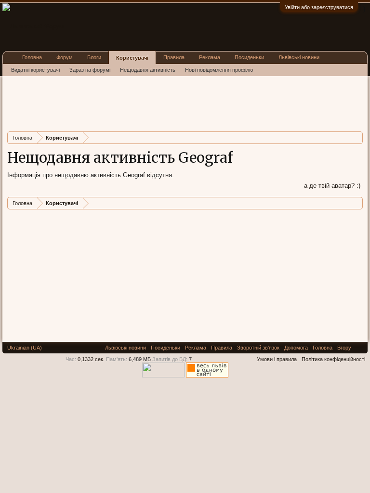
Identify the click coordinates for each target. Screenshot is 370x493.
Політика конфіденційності (333, 359)
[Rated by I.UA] (163, 375)
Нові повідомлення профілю (219, 70)
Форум (64, 57)
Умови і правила (277, 359)
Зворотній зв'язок (258, 347)
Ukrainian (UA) (24, 347)
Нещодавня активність (147, 70)
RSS (359, 347)
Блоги (94, 57)
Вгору (344, 347)
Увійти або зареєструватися (319, 7)
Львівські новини (298, 57)
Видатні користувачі (35, 70)
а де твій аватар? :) (332, 185)
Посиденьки (249, 57)
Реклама (209, 57)
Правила (174, 57)
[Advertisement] (182, 102)
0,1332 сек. (91, 359)
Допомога (296, 347)
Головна (32, 57)
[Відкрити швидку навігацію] (357, 137)
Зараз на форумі (89, 70)
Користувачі (132, 58)
